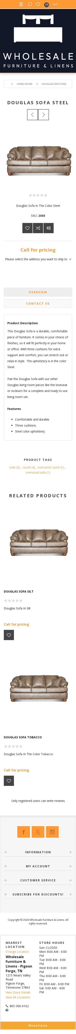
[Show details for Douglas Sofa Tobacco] (38, 685)
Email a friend (48, 228)
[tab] (38, 292)
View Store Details (18, 992)
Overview (38, 292)
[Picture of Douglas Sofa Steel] (38, 185)
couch (26, 467)
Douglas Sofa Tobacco (23, 737)
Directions (38, 1025)
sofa (12, 467)
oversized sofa (36, 472)
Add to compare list (38, 228)
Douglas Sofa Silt (19, 591)
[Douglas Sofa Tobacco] (43, 114)
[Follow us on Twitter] (38, 832)
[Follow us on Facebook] (23, 832)
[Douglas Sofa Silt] (32, 114)
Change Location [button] (17, 952)
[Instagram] (52, 832)
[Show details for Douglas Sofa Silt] (38, 539)
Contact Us (38, 303)
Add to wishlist (27, 228)
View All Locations (18, 997)
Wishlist (38, 4)
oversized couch (49, 467)
